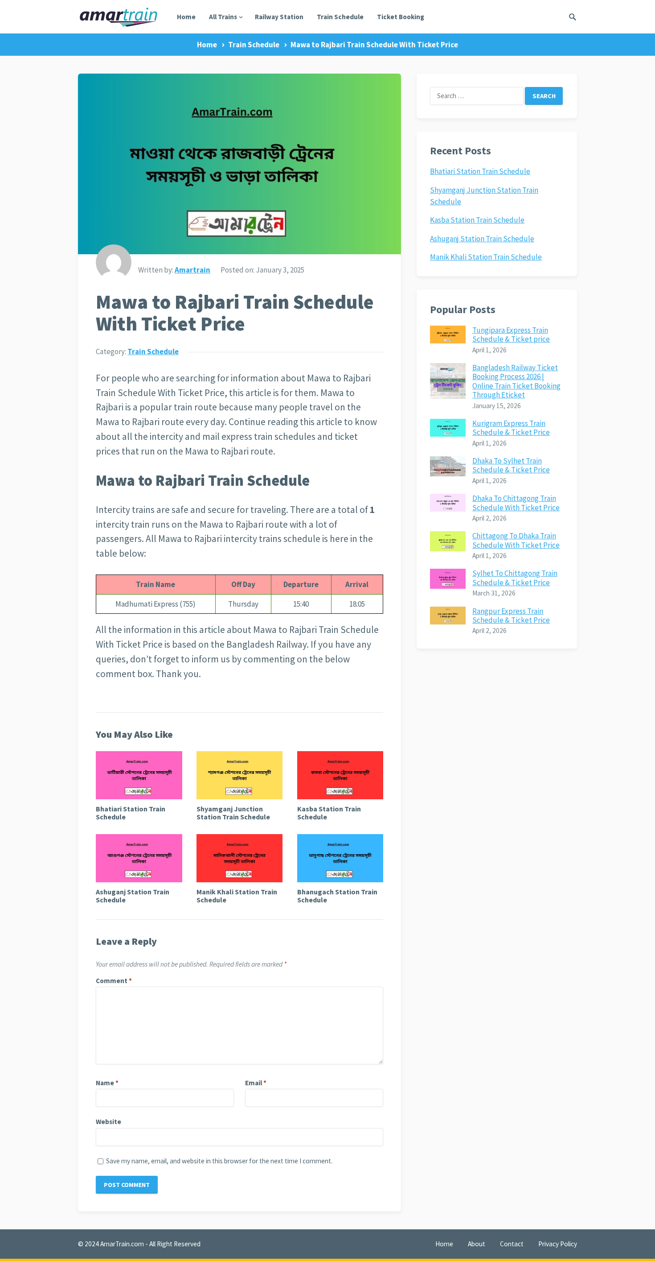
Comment (114, 980)
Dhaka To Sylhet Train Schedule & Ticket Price (511, 465)
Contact (512, 1244)
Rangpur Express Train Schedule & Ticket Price (511, 615)
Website (108, 1121)
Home (186, 16)
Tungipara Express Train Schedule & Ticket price (511, 334)
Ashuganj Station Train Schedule (132, 895)
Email (255, 1083)
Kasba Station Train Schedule (329, 812)
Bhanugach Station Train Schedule (337, 895)
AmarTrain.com (122, 1244)
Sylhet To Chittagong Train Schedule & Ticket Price (514, 577)
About (476, 1244)
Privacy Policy (557, 1244)
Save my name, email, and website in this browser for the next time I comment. (219, 1161)
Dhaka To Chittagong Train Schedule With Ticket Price (516, 502)
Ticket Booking (400, 16)
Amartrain (192, 270)
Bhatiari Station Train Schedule (130, 812)
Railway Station (279, 16)
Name (107, 1083)
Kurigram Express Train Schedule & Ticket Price (511, 427)
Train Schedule (340, 16)
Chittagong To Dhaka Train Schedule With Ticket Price (516, 540)
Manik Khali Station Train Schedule (236, 895)
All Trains (223, 16)
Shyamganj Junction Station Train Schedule (233, 812)
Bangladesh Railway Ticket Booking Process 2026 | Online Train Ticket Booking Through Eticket (516, 381)
